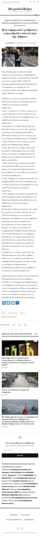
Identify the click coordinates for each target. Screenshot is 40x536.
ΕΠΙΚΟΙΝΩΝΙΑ (29, 520)
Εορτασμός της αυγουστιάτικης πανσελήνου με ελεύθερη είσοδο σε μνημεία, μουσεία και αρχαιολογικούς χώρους (18, 361)
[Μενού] (36, 15)
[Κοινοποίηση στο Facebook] (14, 325)
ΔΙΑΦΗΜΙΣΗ (14, 515)
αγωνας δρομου (12, 313)
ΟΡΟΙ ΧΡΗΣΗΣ (25, 515)
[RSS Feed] (34, 2)
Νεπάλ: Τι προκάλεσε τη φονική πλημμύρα (15, 391)
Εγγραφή (20, 455)
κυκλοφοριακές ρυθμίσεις (8, 317)
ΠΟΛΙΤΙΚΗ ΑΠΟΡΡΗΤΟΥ (14, 520)
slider (3, 313)
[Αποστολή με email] (25, 325)
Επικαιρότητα (16, 20)
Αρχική (7, 20)
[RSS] (22, 528)
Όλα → (36, 334)
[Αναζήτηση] (37, 2)
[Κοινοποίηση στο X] (20, 325)
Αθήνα (22, 313)
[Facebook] (30, 2)
